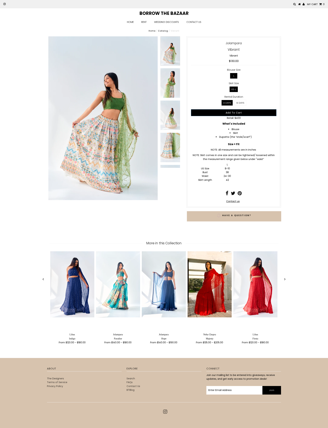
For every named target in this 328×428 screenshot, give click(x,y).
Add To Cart (234, 112)
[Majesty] (210, 284)
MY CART (316, 4)
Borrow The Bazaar (164, 13)
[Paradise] (118, 284)
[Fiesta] (255, 284)
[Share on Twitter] (233, 194)
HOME (130, 22)
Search (131, 378)
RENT (144, 22)
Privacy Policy (55, 386)
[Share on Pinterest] (240, 194)
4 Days (227, 102)
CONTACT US (193, 22)
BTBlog (130, 390)
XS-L (233, 89)
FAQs (130, 382)
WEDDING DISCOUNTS (166, 22)
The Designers (55, 378)
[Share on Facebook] (227, 194)
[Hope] (164, 284)
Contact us (233, 201)
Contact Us (133, 386)
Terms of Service (57, 382)
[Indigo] (72, 284)
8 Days (240, 102)
